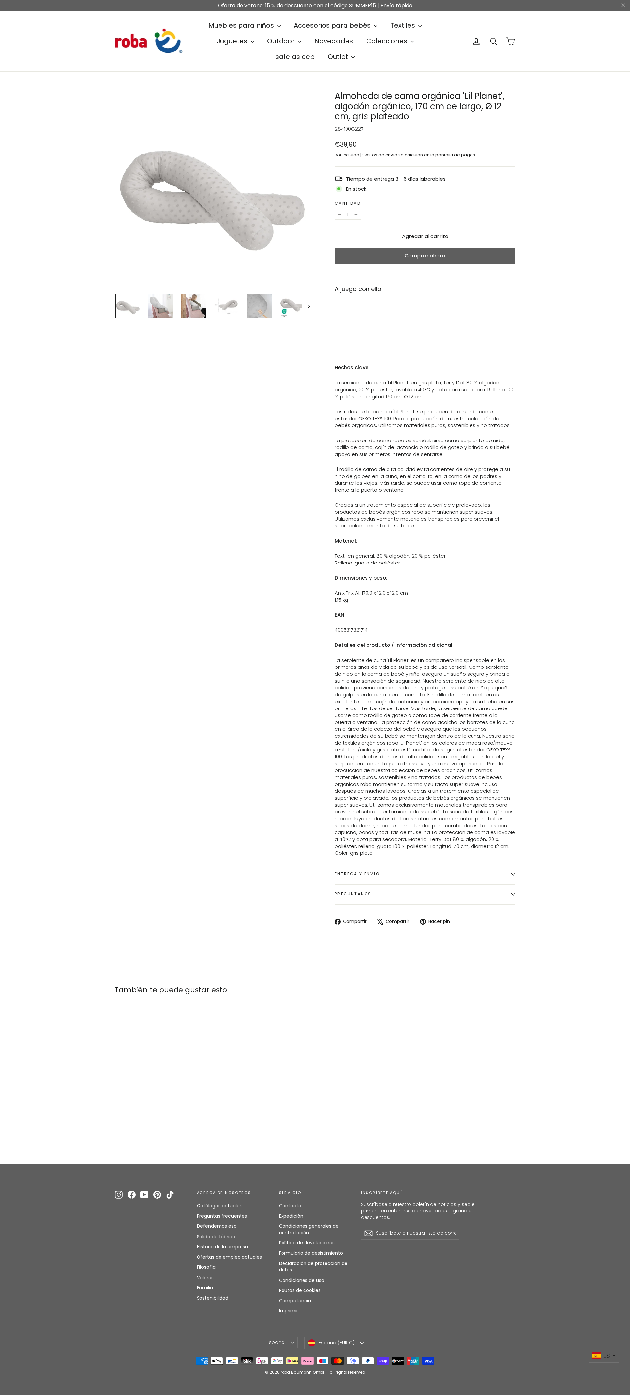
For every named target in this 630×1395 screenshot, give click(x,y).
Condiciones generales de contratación (309, 1229)
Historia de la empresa (222, 1246)
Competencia (295, 1300)
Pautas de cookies (300, 1290)
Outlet (339, 56)
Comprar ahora (425, 255)
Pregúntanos (353, 894)
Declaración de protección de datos (313, 1266)
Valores (205, 1277)
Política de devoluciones (307, 1243)
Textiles (403, 25)
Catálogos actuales (219, 1205)
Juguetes (233, 41)
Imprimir (288, 1310)
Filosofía (206, 1267)
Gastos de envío (379, 155)
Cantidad (348, 203)
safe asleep (295, 56)
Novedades (333, 41)
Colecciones (387, 41)
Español (276, 1342)
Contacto (290, 1205)
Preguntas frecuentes (222, 1216)
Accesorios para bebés (333, 25)
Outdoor (281, 41)
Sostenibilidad (212, 1298)
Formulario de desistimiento (311, 1253)
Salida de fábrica (216, 1236)
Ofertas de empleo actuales (229, 1257)
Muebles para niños (242, 25)
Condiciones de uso (301, 1280)
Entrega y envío (357, 874)
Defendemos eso (217, 1226)
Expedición (291, 1216)
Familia (205, 1287)
